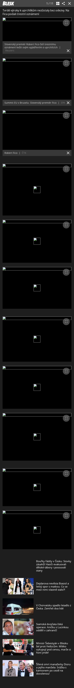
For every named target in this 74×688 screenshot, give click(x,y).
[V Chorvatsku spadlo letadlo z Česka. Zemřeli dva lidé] (18, 606)
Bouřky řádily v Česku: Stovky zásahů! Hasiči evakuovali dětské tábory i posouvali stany (53, 565)
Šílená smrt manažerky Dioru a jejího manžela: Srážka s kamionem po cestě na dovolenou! (53, 668)
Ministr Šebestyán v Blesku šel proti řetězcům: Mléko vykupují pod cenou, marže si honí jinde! (53, 647)
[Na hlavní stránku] (8, 3)
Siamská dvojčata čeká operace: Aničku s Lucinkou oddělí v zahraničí (52, 627)
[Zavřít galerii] (69, 3)
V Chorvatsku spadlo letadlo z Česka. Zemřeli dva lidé (53, 607)
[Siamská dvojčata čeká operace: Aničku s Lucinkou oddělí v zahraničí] (18, 627)
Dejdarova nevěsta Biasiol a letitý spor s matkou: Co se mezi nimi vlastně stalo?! (52, 586)
